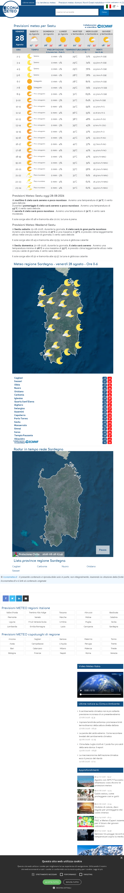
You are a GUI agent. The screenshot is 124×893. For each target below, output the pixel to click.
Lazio (63, 626)
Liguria (12, 622)
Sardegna (113, 626)
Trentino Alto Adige (37, 612)
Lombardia (12, 626)
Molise (88, 617)
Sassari (16, 570)
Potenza (88, 648)
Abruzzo (88, 612)
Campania (88, 626)
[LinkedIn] (19, 598)
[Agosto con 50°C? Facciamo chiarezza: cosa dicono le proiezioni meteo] (85, 781)
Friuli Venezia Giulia (37, 622)
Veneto (37, 617)
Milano (63, 648)
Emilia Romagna (37, 626)
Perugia (88, 644)
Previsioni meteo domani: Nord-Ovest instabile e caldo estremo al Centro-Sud (73, 3)
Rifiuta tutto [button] (72, 882)
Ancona (12, 639)
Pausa (102, 550)
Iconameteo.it (10, 577)
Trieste (114, 648)
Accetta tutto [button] (52, 882)
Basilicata (113, 612)
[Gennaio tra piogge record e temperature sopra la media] (85, 835)
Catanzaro (37, 648)
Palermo (88, 639)
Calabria (113, 617)
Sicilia (113, 622)
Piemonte (12, 617)
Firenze (37, 653)
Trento (114, 644)
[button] (62, 887)
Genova (63, 639)
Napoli (63, 653)
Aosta (12, 644)
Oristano (91, 566)
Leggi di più (98, 869)
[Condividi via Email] (26, 598)
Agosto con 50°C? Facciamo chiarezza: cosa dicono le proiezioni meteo (109, 783)
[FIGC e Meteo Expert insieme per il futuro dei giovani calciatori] (85, 821)
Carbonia (42, 566)
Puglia (88, 622)
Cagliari (16, 566)
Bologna (12, 653)
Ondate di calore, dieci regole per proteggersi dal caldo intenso (108, 810)
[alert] (62, 874)
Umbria (62, 622)
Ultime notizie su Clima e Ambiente (99, 704)
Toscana (63, 612)
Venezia (113, 653)
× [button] (121, 858)
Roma (88, 653)
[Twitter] (12, 598)
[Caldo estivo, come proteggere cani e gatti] (85, 794)
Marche (63, 617)
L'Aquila (63, 644)
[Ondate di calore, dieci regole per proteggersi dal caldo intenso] (85, 808)
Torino (113, 639)
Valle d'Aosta (12, 612)
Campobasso (37, 644)
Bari (12, 648)
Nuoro (65, 566)
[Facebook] (6, 598)
